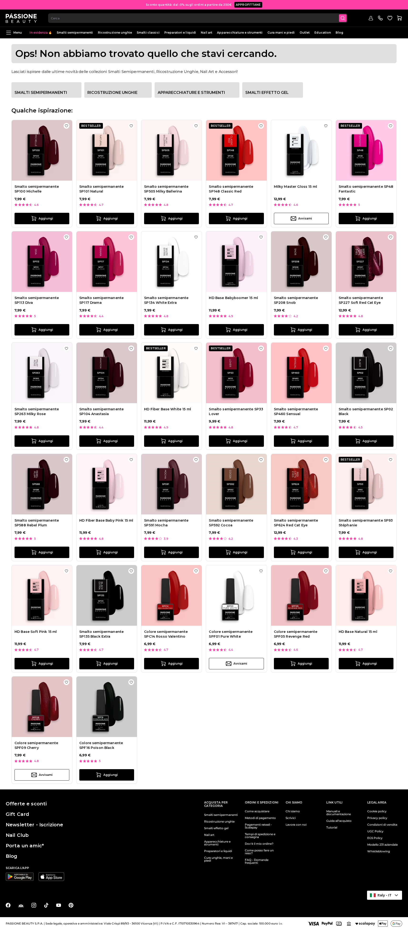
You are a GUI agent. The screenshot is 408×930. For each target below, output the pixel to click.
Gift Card (17, 814)
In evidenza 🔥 (41, 32)
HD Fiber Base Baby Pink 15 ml (106, 520)
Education (322, 32)
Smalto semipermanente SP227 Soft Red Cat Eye (361, 300)
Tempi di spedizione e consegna (260, 836)
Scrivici (291, 818)
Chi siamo (293, 811)
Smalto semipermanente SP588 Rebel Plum (37, 522)
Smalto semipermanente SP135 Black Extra (101, 634)
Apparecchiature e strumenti (239, 32)
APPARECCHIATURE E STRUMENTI (191, 92)
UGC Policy (375, 831)
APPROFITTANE (248, 4)
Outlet (305, 32)
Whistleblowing (378, 851)
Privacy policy (377, 818)
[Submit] (343, 18)
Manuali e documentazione (338, 813)
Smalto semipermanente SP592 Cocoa (231, 522)
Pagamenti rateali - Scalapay (258, 826)
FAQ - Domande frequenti (256, 861)
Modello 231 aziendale (382, 844)
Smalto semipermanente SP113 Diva (37, 300)
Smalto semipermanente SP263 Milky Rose (37, 411)
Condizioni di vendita (382, 824)
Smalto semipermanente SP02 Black (366, 411)
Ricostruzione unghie (115, 32)
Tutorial (331, 827)
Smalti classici (148, 32)
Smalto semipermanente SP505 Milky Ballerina (166, 188)
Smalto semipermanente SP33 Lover (236, 411)
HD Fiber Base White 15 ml (167, 409)
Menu (17, 32)
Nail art (206, 32)
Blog (339, 32)
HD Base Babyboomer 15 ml (233, 298)
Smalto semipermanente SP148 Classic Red (231, 188)
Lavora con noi (296, 824)
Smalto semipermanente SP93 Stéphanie (366, 522)
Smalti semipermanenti (75, 32)
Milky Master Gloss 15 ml (295, 186)
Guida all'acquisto (339, 820)
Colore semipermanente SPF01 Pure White (230, 634)
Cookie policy (377, 811)
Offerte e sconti (26, 804)
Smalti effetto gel (267, 92)
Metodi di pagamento (260, 818)
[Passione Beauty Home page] (21, 18)
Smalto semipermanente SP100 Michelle (37, 188)
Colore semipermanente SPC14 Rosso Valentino (166, 634)
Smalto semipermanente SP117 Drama (101, 300)
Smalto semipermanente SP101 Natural (101, 188)
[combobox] (198, 18)
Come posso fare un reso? (259, 852)
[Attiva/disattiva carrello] (399, 18)
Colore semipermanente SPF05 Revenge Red (295, 634)
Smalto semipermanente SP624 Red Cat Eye (296, 522)
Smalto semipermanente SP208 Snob (296, 300)
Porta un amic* (25, 846)
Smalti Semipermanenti (41, 92)
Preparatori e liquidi (180, 32)
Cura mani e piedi (281, 32)
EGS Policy (375, 838)
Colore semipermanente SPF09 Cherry (36, 745)
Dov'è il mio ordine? (259, 843)
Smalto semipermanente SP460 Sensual (296, 411)
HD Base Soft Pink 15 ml (36, 632)
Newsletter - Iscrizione (34, 825)
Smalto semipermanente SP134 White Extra (166, 300)
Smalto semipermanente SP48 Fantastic (366, 188)
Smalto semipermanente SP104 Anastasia (101, 411)
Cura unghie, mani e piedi (218, 859)
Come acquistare (257, 811)
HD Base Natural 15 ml (358, 632)
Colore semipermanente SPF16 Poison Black (101, 745)
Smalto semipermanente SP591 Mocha (166, 522)
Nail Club (17, 835)
